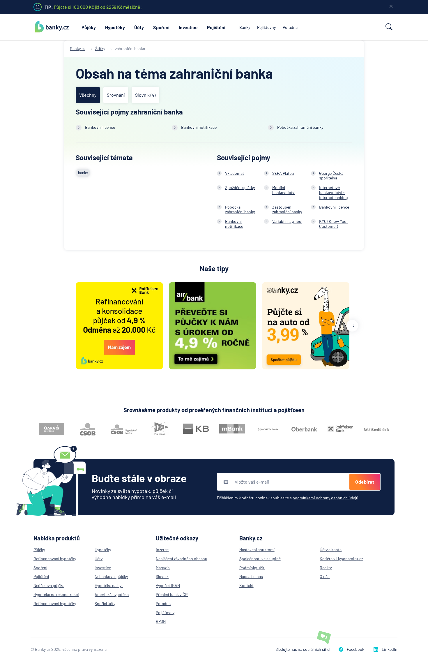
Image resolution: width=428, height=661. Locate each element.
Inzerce (162, 549)
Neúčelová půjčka (48, 585)
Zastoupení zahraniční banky (287, 209)
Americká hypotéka (112, 594)
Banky (244, 27)
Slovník (162, 576)
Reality (326, 567)
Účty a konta (331, 549)
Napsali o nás (251, 576)
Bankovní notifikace (199, 127)
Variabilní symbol (287, 221)
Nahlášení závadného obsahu (181, 558)
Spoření (161, 27)
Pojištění (216, 27)
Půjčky (89, 27)
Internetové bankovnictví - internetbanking (333, 192)
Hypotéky (115, 27)
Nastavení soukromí (257, 549)
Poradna (290, 27)
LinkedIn (389, 649)
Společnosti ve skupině (260, 558)
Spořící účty (105, 603)
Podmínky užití (252, 567)
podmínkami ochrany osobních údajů (325, 497)
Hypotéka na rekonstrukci (56, 594)
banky (83, 172)
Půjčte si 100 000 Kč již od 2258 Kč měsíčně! (98, 7)
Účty (139, 27)
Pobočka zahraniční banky (300, 127)
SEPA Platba (283, 173)
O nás (325, 576)
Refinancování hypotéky (54, 558)
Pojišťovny (266, 27)
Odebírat (364, 481)
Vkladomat (234, 173)
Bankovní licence (100, 127)
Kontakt (246, 585)
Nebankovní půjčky (111, 576)
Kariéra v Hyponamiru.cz (341, 558)
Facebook (355, 649)
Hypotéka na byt (109, 585)
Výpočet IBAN (168, 585)
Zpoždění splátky (240, 187)
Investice (188, 27)
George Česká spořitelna (331, 176)
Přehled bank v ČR (172, 594)
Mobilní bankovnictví (283, 190)
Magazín (163, 567)
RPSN (161, 621)
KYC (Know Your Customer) (333, 224)
